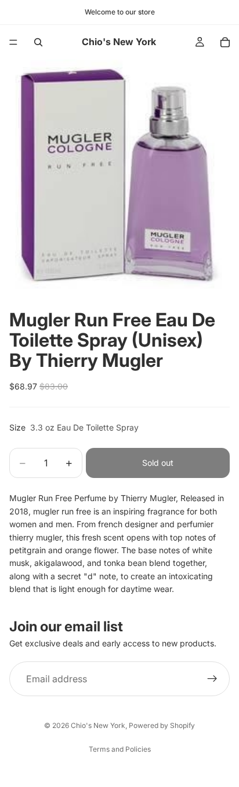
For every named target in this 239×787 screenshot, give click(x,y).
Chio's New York (98, 725)
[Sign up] (212, 679)
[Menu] (13, 42)
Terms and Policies (120, 749)
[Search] (38, 42)
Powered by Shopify (162, 725)
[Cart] (225, 42)
